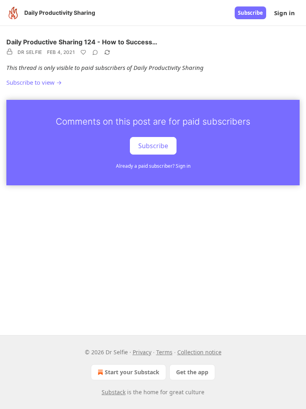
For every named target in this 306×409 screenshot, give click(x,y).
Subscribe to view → (34, 82)
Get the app (192, 372)
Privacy (142, 352)
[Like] (83, 52)
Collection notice (199, 352)
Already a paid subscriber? (153, 166)
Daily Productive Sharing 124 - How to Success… (81, 42)
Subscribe (250, 12)
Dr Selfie (30, 52)
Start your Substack (132, 372)
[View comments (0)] (95, 52)
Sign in (284, 13)
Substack (114, 392)
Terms (164, 352)
